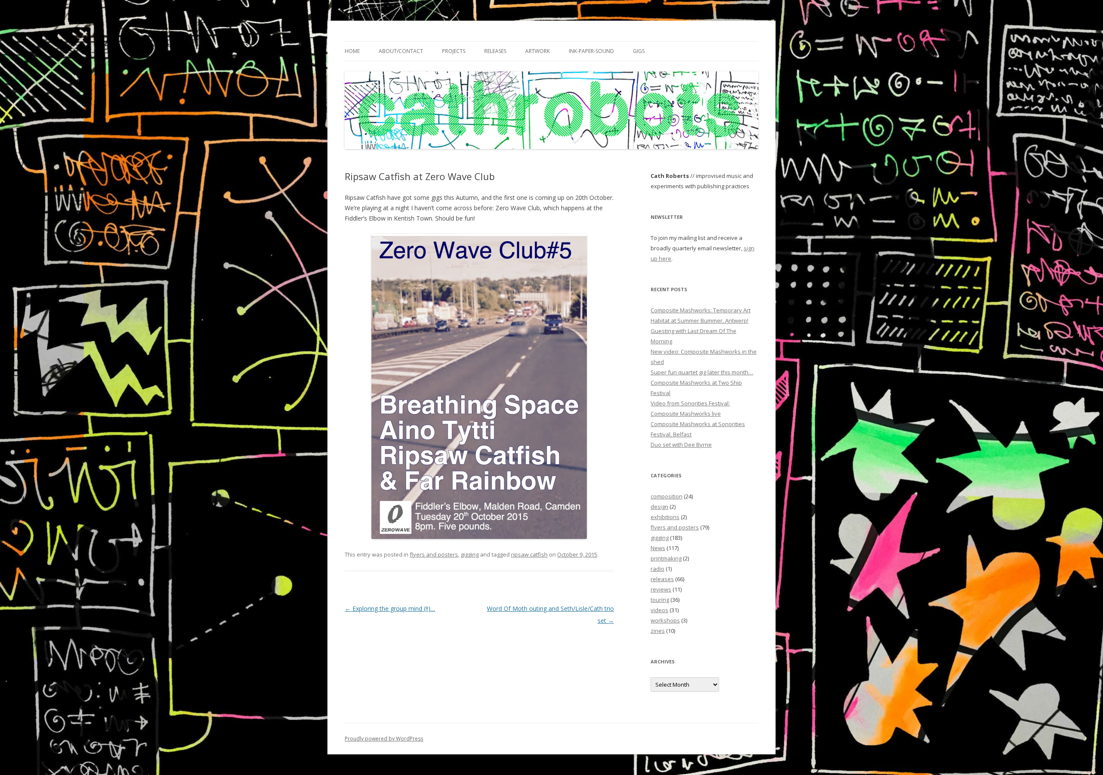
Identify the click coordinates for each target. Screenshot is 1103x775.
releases (662, 579)
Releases (495, 51)
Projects (453, 51)
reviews (661, 589)
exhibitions (665, 517)
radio (657, 569)
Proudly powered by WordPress (384, 738)
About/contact (401, 51)
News (658, 548)
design (659, 506)
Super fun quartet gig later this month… (702, 372)
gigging (470, 554)
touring (660, 600)
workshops (665, 620)
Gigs (639, 51)
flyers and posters (434, 554)
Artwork (537, 51)
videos (659, 610)
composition (666, 496)
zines (658, 631)
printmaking (666, 558)
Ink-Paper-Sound (591, 51)
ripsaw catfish (529, 554)
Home (352, 51)
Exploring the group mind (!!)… (390, 608)
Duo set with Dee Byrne (681, 444)
